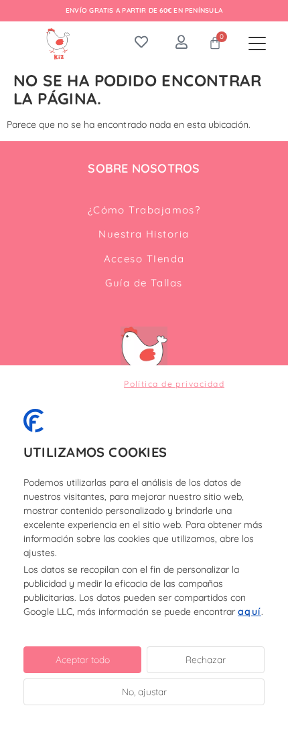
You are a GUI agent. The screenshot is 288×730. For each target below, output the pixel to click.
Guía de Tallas (143, 282)
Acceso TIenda (144, 258)
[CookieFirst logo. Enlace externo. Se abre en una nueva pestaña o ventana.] (33, 421)
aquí (249, 612)
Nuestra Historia (143, 233)
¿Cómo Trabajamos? (144, 209)
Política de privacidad (174, 384)
